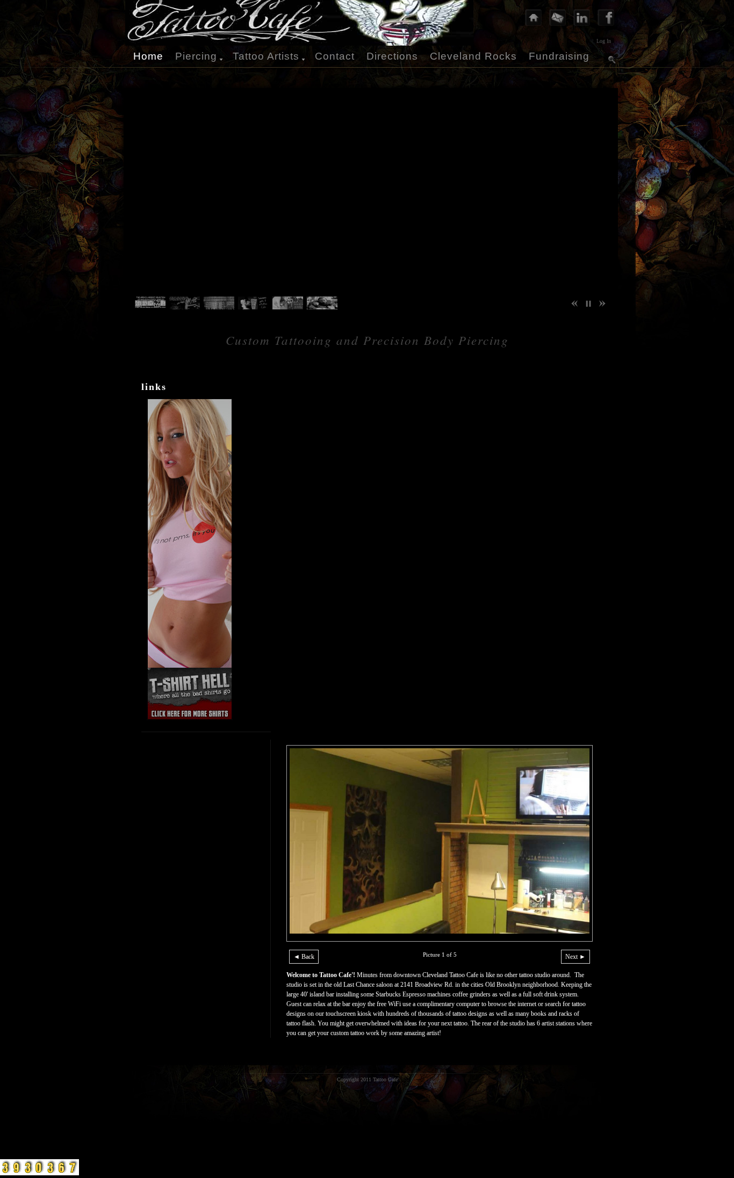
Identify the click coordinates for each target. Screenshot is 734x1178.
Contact (335, 56)
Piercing (196, 56)
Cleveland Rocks (473, 56)
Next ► (575, 956)
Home (148, 56)
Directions (392, 56)
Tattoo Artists (266, 56)
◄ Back (303, 956)
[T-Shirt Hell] (187, 718)
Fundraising (559, 56)
